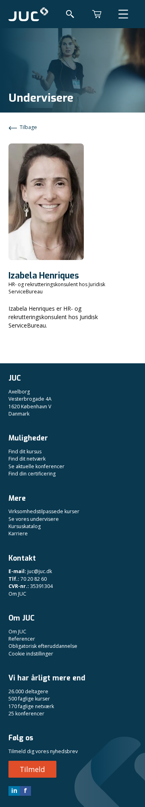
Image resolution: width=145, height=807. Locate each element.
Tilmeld (32, 769)
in (14, 790)
